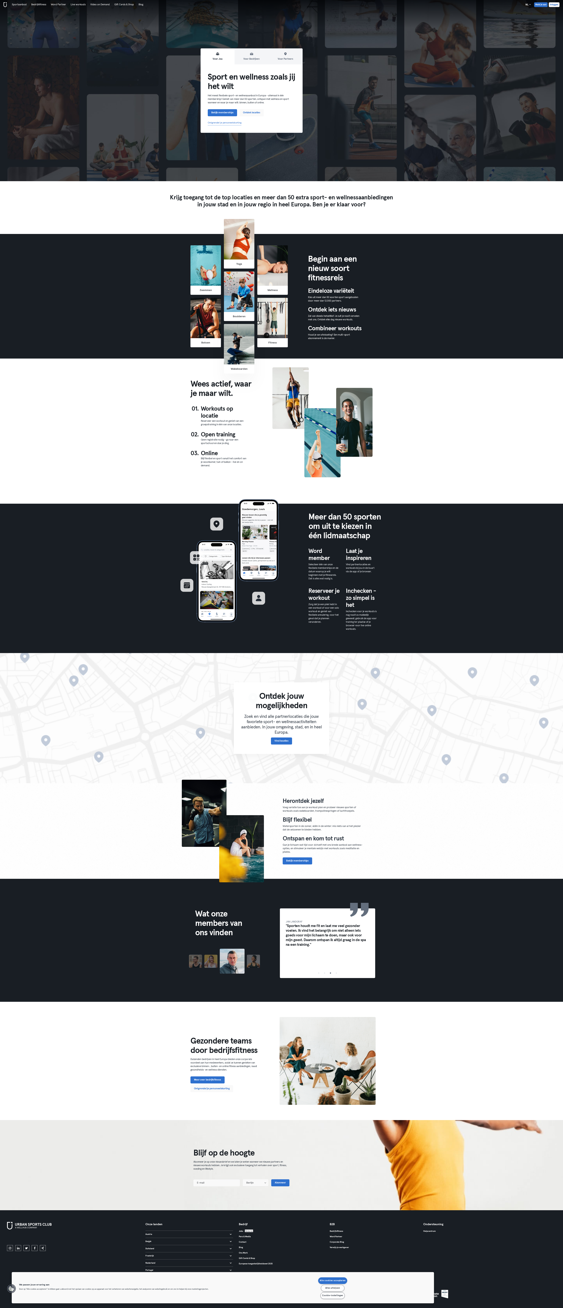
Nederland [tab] (150, 1263)
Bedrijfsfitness (38, 4)
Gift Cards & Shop (124, 4)
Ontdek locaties (251, 112)
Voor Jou (218, 59)
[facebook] (35, 1248)
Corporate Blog (337, 1242)
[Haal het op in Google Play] (341, 640)
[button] (11, 1288)
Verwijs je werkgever (339, 1247)
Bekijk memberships (222, 112)
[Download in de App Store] (318, 640)
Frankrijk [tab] (149, 1256)
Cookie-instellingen (332, 1296)
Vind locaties (281, 741)
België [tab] (148, 1241)
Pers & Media (245, 1237)
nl (527, 5)
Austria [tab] (148, 1234)
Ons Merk (243, 1253)
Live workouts (78, 4)
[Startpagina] (4, 5)
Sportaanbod (19, 4)
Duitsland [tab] (149, 1249)
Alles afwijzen (332, 1288)
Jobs (241, 1231)
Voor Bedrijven (251, 59)
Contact (242, 1242)
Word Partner (58, 4)
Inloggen (554, 5)
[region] (223, 1287)
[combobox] (255, 1182)
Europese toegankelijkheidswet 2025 (256, 1264)
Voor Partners (285, 59)
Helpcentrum (429, 1231)
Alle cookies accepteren (333, 1281)
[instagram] (10, 1248)
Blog (141, 4)
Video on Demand (100, 4)
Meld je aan (540, 5)
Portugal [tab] (149, 1270)
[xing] (43, 1248)
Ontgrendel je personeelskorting (224, 123)
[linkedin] (18, 1248)
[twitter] (26, 1248)
